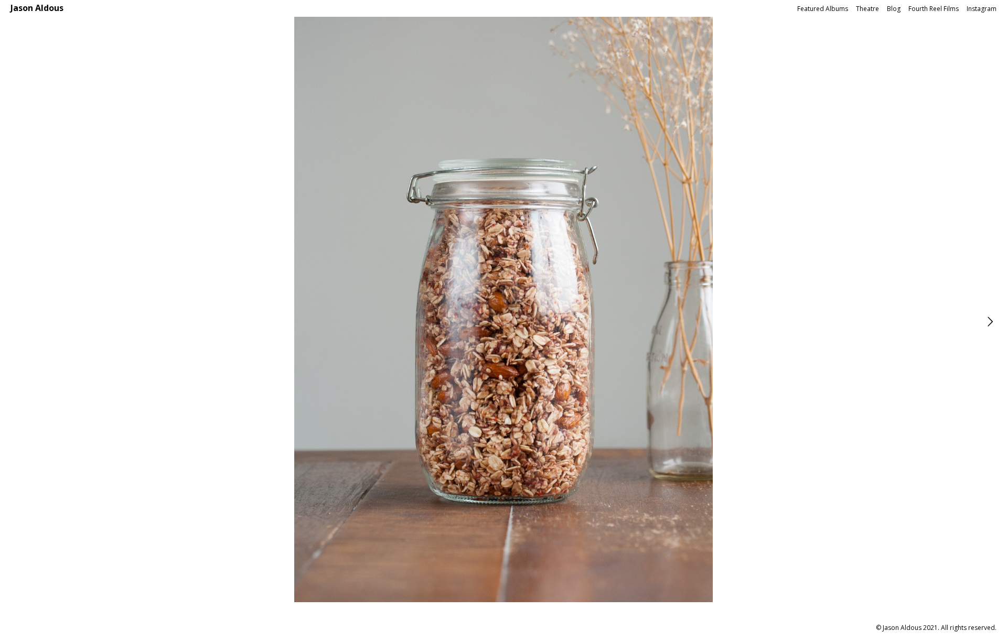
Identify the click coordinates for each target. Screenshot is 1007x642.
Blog (894, 8)
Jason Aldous (36, 8)
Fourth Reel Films (933, 8)
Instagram (982, 8)
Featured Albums (822, 8)
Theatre (867, 8)
